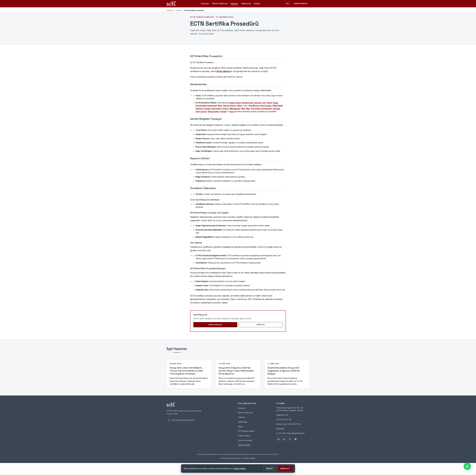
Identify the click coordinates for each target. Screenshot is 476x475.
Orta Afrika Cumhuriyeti (261, 108)
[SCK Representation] (171, 3)
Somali (223, 111)
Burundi (257, 103)
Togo (231, 111)
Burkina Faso (247, 103)
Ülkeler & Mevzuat (220, 3)
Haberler (234, 3)
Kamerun (200, 108)
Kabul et (285, 468)
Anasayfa (205, 3)
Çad (264, 103)
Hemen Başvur (300, 3)
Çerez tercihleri (244, 445)
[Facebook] (290, 439)
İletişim (257, 3)
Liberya (225, 108)
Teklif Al (260, 325)
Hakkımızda (246, 3)
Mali (243, 108)
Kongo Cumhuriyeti (213, 108)
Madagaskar (235, 108)
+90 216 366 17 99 (283, 419)
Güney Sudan (213, 111)
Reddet (270, 468)
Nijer (248, 108)
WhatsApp (280, 429)
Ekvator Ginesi (229, 106)
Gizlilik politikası (239, 468)
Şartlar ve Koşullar (245, 440)
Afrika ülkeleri (223, 71)
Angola (232, 103)
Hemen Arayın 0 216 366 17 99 (288, 424)
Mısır (220, 106)
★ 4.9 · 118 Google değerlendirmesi (290, 433)
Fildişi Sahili (277, 106)
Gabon (239, 106)
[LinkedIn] (284, 439)
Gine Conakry (265, 106)
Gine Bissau (254, 106)
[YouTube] (295, 439)
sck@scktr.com (282, 415)
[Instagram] (278, 439)
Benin (238, 103)
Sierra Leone (201, 111)
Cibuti (269, 103)
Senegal (276, 108)
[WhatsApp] (467, 466)
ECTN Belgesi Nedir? (246, 431)
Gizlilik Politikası (244, 436)
